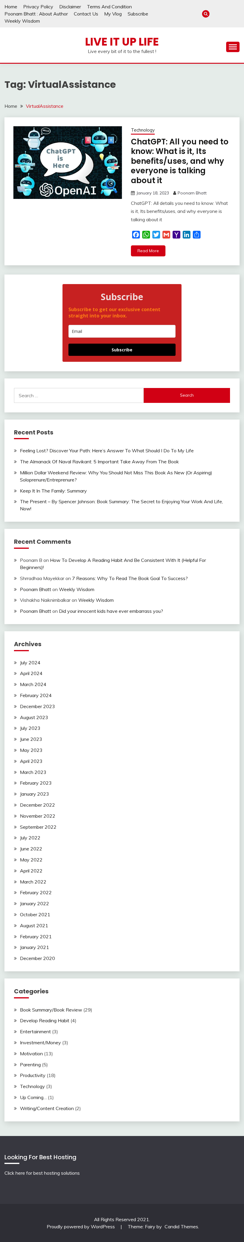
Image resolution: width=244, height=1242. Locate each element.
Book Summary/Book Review (51, 1010)
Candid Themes (181, 1226)
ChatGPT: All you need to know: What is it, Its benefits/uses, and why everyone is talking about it (180, 161)
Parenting (30, 1065)
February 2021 (36, 936)
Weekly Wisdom (22, 21)
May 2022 (31, 860)
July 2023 (30, 728)
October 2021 (35, 914)
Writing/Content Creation (47, 1108)
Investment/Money (40, 1042)
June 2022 (31, 849)
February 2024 (36, 695)
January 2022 (34, 903)
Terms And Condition (109, 7)
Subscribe (138, 14)
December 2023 (37, 706)
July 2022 (30, 838)
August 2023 (34, 717)
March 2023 (33, 772)
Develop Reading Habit (44, 1020)
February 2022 (36, 892)
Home (10, 7)
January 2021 (34, 947)
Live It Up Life (122, 41)
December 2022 (37, 805)
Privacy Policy (38, 7)
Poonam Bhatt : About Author (36, 14)
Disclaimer (70, 7)
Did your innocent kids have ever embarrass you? (111, 611)
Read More (148, 250)
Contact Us (86, 14)
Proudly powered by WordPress (81, 1226)
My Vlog (113, 14)
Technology (143, 130)
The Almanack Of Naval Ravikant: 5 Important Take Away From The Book (99, 462)
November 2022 (37, 816)
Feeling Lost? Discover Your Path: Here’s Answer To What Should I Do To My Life (107, 451)
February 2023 (36, 783)
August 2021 (34, 925)
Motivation (31, 1053)
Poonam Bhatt (192, 193)
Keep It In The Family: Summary (53, 491)
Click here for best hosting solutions (42, 1173)
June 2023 (31, 739)
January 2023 (34, 794)
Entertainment (35, 1031)
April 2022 (31, 871)
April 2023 (31, 761)
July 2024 (30, 663)
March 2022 (33, 882)
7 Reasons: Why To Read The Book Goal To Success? (130, 578)
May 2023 (31, 750)
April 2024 (31, 673)
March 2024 (33, 684)
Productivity (33, 1075)
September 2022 (38, 827)
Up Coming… (33, 1097)
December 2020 (37, 958)
